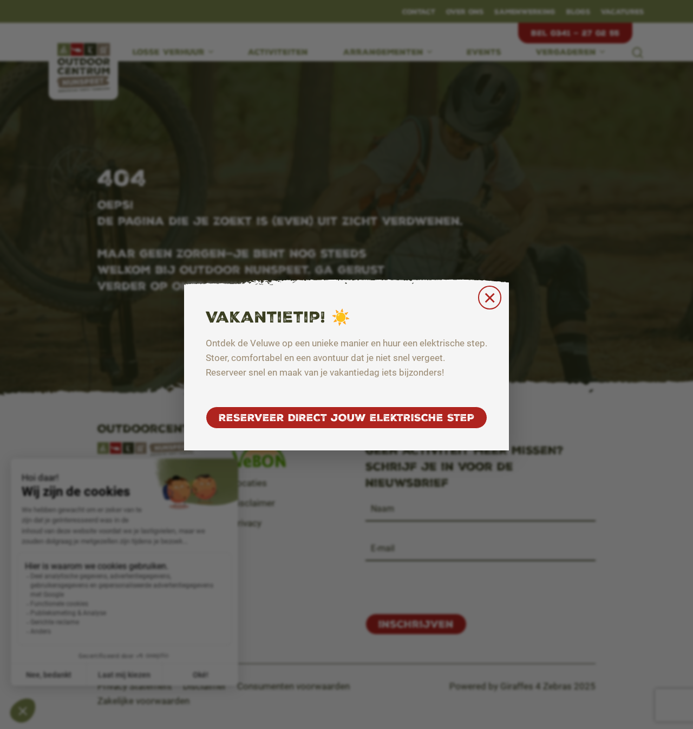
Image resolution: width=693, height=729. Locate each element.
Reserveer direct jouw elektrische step (346, 417)
